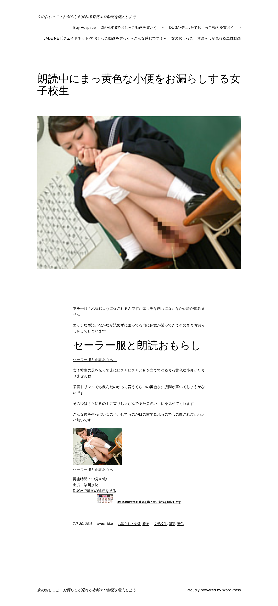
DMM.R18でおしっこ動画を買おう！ (131, 27)
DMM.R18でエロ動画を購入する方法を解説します (149, 502)
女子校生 (160, 524)
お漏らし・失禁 (129, 524)
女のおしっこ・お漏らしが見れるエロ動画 (206, 38)
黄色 (180, 524)
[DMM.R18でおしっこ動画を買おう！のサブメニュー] (163, 28)
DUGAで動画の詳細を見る (94, 490)
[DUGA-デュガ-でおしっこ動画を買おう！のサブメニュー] (240, 28)
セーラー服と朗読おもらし (95, 359)
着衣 (145, 524)
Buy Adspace (84, 27)
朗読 (172, 524)
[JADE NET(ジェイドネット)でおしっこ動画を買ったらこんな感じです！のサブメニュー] (165, 38)
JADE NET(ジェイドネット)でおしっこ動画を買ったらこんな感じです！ (103, 38)
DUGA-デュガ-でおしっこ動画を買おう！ (203, 27)
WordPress (231, 590)
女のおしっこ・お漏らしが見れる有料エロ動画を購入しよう (86, 16)
